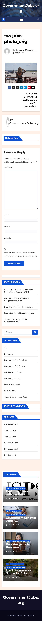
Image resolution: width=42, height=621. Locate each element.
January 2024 (10, 431)
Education (8, 354)
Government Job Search (14, 366)
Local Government (12, 385)
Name (7, 216)
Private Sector (10, 391)
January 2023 (10, 437)
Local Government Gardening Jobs (19, 313)
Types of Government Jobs (15, 397)
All (5, 348)
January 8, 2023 (15, 551)
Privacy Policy (29, 615)
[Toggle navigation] (21, 19)
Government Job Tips (13, 372)
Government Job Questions (15, 360)
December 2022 (11, 443)
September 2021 (11, 449)
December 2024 (11, 424)
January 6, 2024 (15, 525)
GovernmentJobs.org (24, 50)
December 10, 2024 (16, 498)
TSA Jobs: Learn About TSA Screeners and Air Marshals (29, 99)
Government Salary (12, 379)
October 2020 (10, 455)
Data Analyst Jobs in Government (18, 307)
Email (7, 227)
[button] (38, 19)
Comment (8, 167)
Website (7, 238)
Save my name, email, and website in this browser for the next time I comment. (20, 254)
